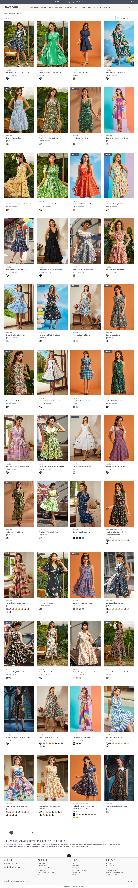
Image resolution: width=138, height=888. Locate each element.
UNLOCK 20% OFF (50, 463)
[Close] (104, 422)
